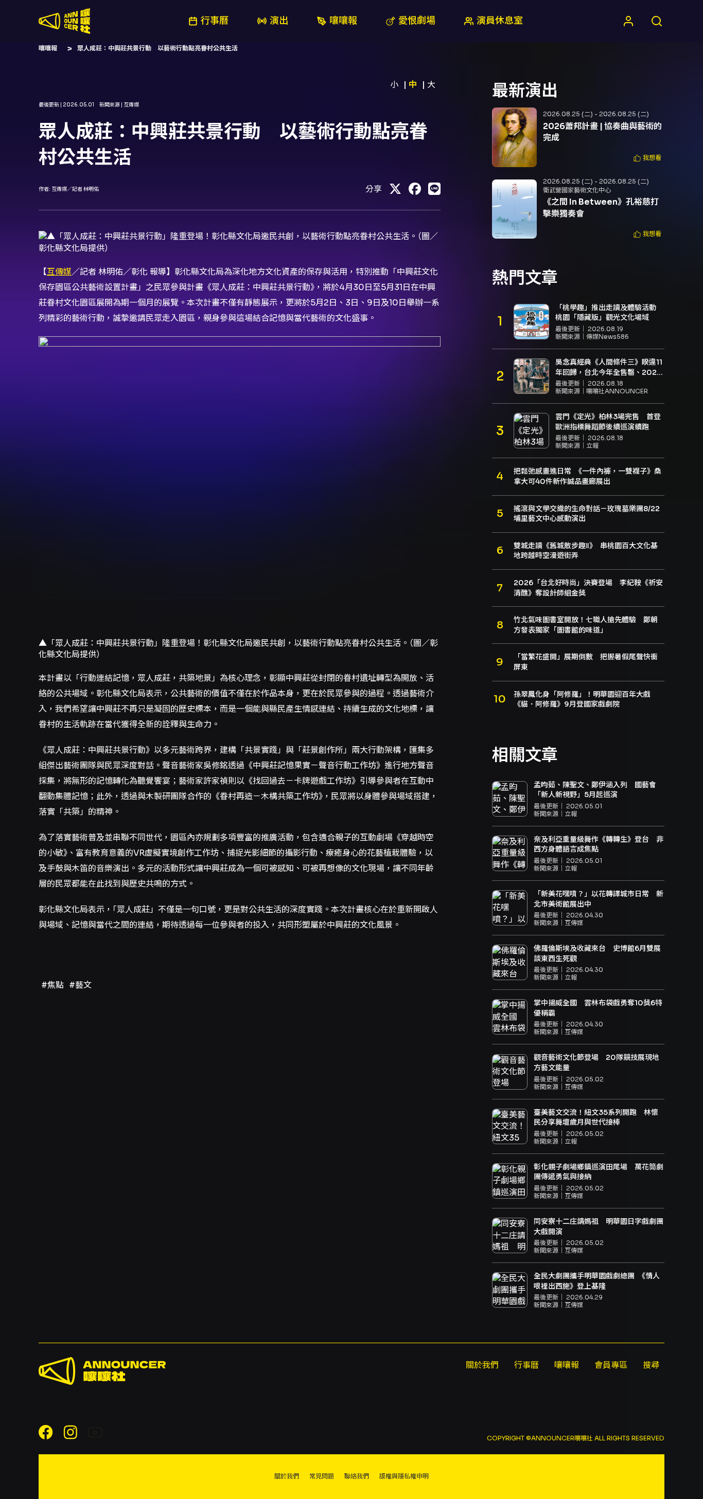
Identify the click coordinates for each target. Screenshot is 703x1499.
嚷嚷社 (64, 21)
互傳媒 (59, 271)
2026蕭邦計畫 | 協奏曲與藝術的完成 (602, 132)
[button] (647, 158)
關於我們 (482, 1365)
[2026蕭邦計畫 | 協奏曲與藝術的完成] (514, 137)
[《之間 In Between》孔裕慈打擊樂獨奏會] (514, 209)
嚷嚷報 (48, 48)
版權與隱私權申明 (404, 1476)
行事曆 (526, 1365)
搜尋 (651, 1365)
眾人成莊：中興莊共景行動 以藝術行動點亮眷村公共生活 (157, 48)
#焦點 (52, 985)
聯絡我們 (356, 1476)
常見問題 (321, 1476)
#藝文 (80, 985)
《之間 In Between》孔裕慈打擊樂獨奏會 (601, 207)
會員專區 (610, 1365)
